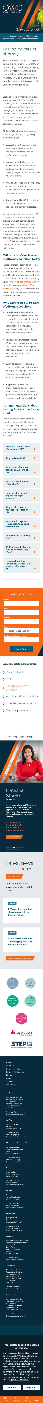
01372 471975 (13, 822)
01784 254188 (14, 1132)
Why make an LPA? (15, 458)
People (9, 1075)
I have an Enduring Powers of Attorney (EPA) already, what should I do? (18, 565)
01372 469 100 (14, 1180)
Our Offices (11, 1085)
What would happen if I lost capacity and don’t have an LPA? (18, 524)
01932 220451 (14, 1226)
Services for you (16, 36)
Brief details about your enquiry (15, 636)
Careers (9, 1081)
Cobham (9, 1236)
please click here (20, 1379)
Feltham (9, 1191)
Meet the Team (13, 836)
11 (11, 849)
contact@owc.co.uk (18, 1114)
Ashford (9, 1120)
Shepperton (10, 1213)
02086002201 (14, 1314)
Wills (9, 679)
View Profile (12, 828)
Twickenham (11, 1295)
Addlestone (10, 1093)
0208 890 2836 (14, 1203)
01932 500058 (14, 1257)
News (8, 1078)
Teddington (10, 1265)
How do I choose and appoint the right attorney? (16, 495)
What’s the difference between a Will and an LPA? (17, 470)
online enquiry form (26, 282)
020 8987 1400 (14, 1157)
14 (18, 849)
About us (10, 1066)
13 (16, 849)
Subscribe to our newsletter (19, 958)
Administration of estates (22, 696)
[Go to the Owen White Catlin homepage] (12, 8)
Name (6, 599)
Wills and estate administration (20, 664)
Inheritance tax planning (22, 703)
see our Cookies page (19, 1374)
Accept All (12, 1387)
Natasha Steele (15, 793)
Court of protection (18, 710)
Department (8, 627)
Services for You (13, 1069)
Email (6, 609)
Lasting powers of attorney (17, 687)
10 (9, 849)
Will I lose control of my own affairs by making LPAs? (18, 549)
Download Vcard (14, 830)
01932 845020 (14, 1112)
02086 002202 (14, 1287)
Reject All (31, 1387)
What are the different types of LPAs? (17, 482)
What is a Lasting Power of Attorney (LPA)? (18, 447)
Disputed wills (15, 672)
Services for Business (15, 1072)
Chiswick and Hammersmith (16, 1143)
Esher (8, 1168)
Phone (6, 618)
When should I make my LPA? (18, 536)
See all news (14, 876)
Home (5, 36)
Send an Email (13, 825)
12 (14, 849)
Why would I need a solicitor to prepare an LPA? (17, 510)
